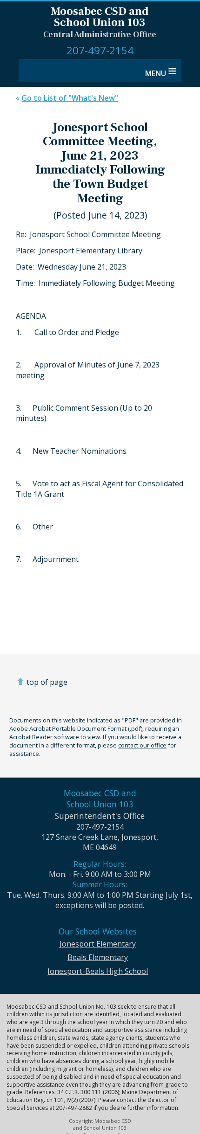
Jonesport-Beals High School (97, 971)
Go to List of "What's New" (69, 98)
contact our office (142, 745)
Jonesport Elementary (98, 944)
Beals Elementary (97, 957)
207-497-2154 (100, 50)
